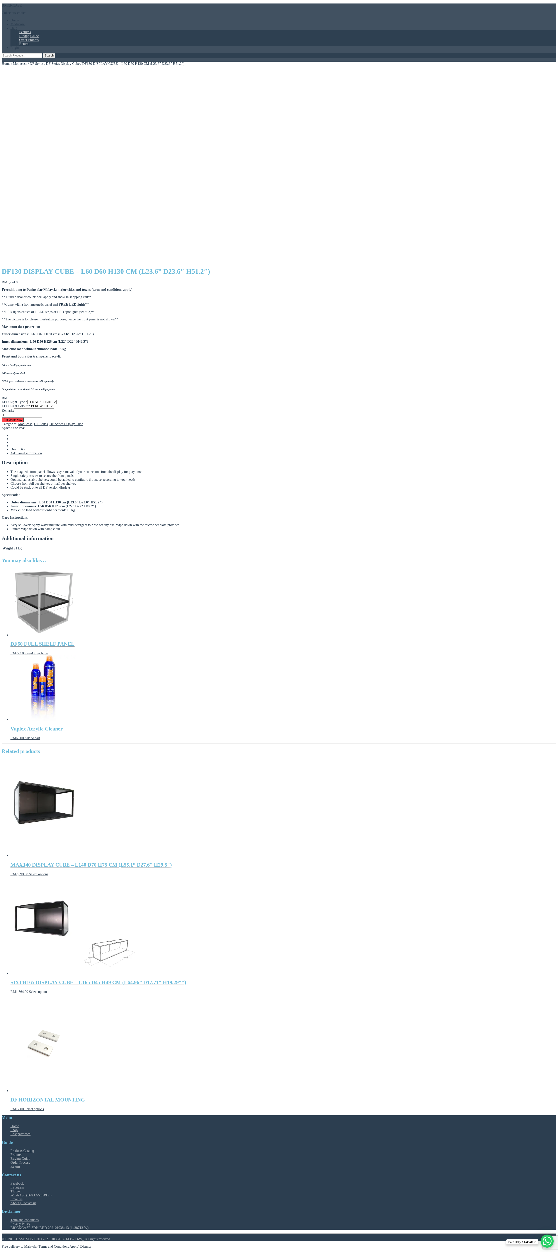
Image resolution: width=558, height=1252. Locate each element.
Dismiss (85, 1246)
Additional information (26, 453)
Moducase (17, 24)
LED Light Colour (16, 406)
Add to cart (32, 738)
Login (14, 48)
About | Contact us (23, 1203)
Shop (14, 1130)
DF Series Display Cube (63, 63)
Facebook (17, 1183)
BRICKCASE (12, 5)
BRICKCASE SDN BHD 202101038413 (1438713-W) (49, 1228)
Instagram (17, 1187)
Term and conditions (24, 1220)
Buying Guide (29, 36)
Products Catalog (22, 1151)
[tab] (283, 449)
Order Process (29, 40)
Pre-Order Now (12, 419)
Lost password (20, 1134)
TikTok (15, 1191)
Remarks (8, 410)
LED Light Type (14, 402)
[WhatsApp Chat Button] (547, 1241)
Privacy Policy (20, 1224)
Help (13, 28)
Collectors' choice (14, 13)
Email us (16, 1199)
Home (14, 20)
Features (25, 32)
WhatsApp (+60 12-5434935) (30, 1195)
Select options (38, 874)
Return (24, 44)
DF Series (36, 63)
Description (18, 449)
